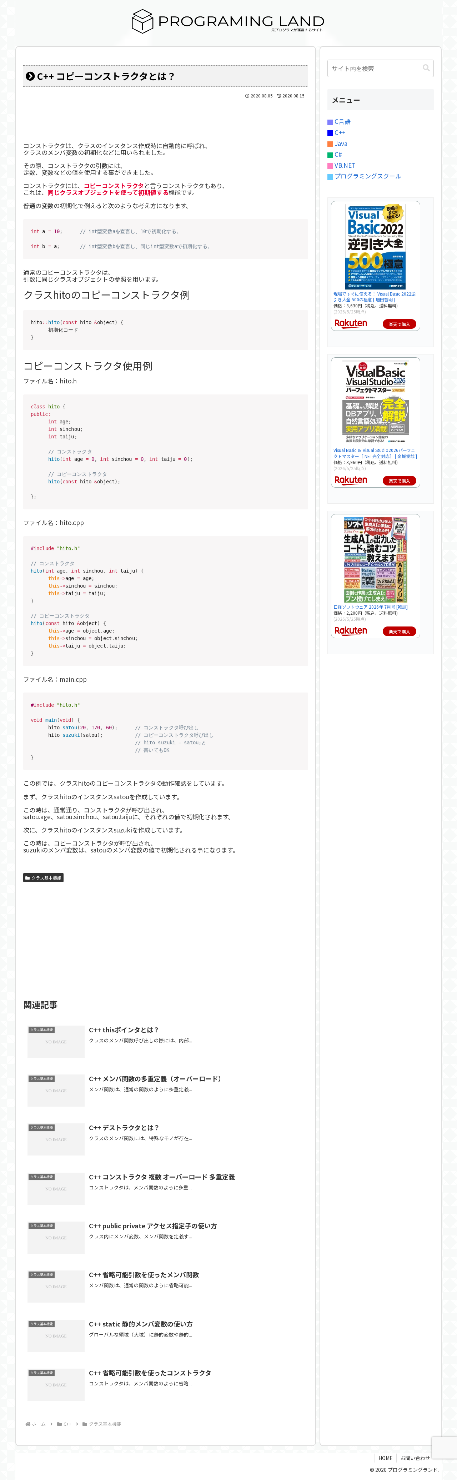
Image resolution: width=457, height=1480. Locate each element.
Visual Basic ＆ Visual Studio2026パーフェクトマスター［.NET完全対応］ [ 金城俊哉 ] (375, 453)
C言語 (342, 121)
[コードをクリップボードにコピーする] (300, 234)
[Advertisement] (166, 939)
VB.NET (344, 165)
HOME (385, 1457)
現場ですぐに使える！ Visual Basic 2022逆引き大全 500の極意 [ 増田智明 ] (374, 297)
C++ (339, 132)
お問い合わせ (415, 1457)
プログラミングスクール (367, 175)
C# (337, 154)
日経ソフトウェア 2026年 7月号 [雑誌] (370, 607)
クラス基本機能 (46, 878)
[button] (426, 68)
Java (340, 143)
